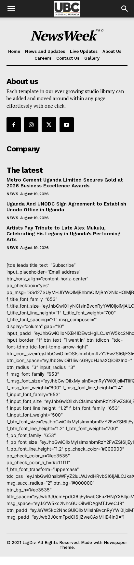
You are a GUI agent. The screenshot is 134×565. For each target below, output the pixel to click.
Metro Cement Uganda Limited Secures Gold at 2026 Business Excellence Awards (65, 183)
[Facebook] (14, 124)
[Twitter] (49, 124)
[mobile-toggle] (11, 9)
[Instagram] (31, 124)
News (12, 194)
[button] (125, 9)
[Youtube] (67, 124)
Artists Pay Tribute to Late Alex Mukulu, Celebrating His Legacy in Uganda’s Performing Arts (63, 233)
